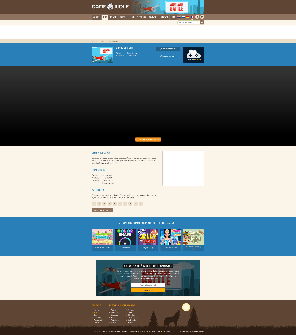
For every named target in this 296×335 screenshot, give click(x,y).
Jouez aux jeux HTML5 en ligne (122, 305)
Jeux (105, 17)
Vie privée (166, 331)
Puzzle (113, 323)
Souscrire (148, 290)
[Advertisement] (148, 32)
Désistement (155, 331)
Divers (104, 183)
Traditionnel (132, 317)
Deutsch (187, 17)
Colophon (133, 331)
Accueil (96, 17)
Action (104, 180)
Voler (111, 180)
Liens (173, 17)
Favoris (123, 17)
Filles (113, 317)
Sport (130, 312)
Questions (141, 17)
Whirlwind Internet (197, 331)
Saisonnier (132, 320)
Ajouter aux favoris (167, 49)
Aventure (114, 312)
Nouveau (113, 17)
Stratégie (131, 315)
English (179, 17)
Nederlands (183, 17)
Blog (132, 17)
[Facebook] (197, 17)
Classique (114, 315)
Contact (164, 17)
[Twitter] (202, 17)
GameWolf (153, 17)
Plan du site (144, 331)
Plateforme (115, 320)
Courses (131, 310)
